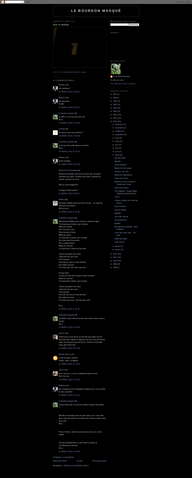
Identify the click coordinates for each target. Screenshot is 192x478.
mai (116, 148)
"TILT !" (117, 197)
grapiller (117, 223)
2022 (115, 94)
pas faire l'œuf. (120, 158)
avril (117, 152)
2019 (115, 101)
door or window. (120, 206)
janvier (118, 250)
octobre (118, 131)
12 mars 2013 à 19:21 (69, 380)
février (117, 246)
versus (61, 370)
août (117, 138)
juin (116, 145)
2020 (115, 98)
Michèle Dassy (64, 354)
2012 (115, 254)
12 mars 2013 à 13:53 (69, 364)
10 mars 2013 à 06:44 (69, 123)
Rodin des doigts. (121, 239)
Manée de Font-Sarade (67, 170)
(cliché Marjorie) (121, 165)
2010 (115, 261)
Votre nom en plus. (122, 188)
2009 (115, 264)
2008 (115, 267)
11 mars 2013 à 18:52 (69, 327)
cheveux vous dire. (122, 171)
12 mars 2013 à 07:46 (69, 348)
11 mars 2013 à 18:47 (69, 309)
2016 (115, 111)
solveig (61, 129)
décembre (119, 124)
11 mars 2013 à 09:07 (69, 194)
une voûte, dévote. (122, 217)
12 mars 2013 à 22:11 (69, 395)
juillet (117, 141)
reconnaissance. (121, 220)
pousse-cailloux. (121, 210)
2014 (115, 118)
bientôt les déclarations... (124, 175)
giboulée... (118, 213)
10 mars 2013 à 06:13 (69, 92)
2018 (115, 104)
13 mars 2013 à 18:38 (69, 452)
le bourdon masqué (96, 11)
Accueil (79, 461)
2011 (115, 257)
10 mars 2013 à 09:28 (69, 136)
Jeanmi (61, 333)
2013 (115, 121)
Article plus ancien (99, 461)
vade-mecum (119, 242)
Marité (61, 199)
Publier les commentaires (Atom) (76, 466)
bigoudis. (118, 161)
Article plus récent (60, 461)
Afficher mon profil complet (123, 83)
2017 (115, 108)
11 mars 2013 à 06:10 (69, 164)
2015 (115, 115)
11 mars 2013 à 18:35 (69, 212)
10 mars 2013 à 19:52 (69, 152)
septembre (119, 135)
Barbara (62, 85)
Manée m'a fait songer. (123, 168)
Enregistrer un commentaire (63, 457)
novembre (119, 128)
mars (117, 155)
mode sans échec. (122, 178)
